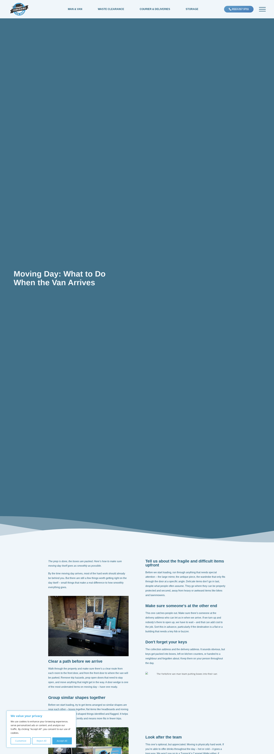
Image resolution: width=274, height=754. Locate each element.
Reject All (41, 740)
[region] (41, 729)
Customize (20, 740)
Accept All (62, 740)
